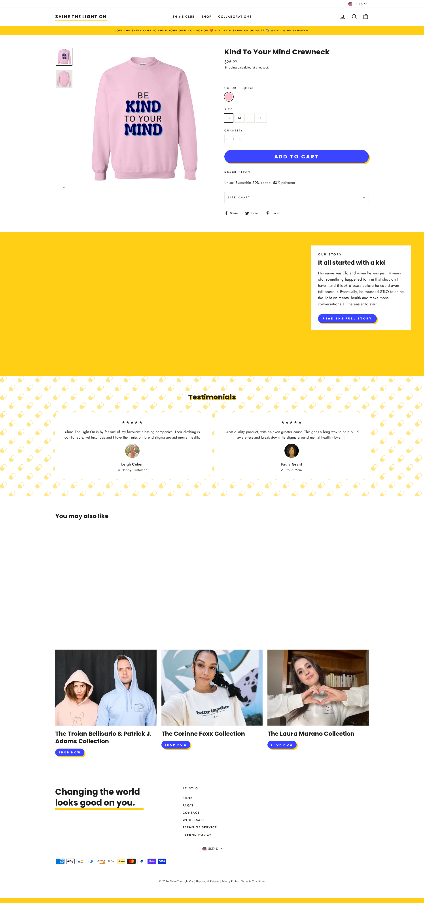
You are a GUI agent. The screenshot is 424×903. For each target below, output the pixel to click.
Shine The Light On (81, 16)
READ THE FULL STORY (347, 318)
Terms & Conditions (253, 881)
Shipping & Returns (207, 881)
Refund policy (197, 835)
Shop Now (70, 752)
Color (238, 88)
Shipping (230, 67)
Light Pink (228, 96)
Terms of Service (200, 827)
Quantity (233, 131)
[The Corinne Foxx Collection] (212, 688)
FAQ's (188, 805)
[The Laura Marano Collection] (318, 688)
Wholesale (194, 820)
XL (261, 118)
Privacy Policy (230, 881)
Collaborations (235, 16)
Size (228, 109)
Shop (206, 16)
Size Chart (239, 198)
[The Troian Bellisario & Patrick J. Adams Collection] (106, 688)
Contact (191, 812)
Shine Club (183, 16)
